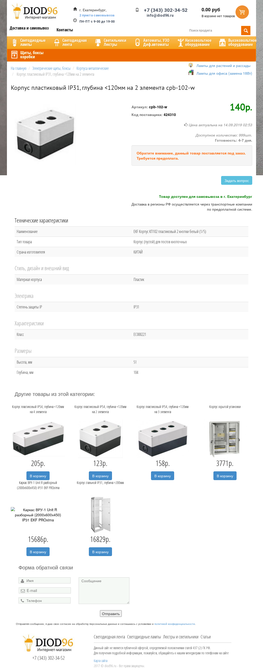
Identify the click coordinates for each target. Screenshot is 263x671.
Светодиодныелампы (32, 42)
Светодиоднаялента (74, 42)
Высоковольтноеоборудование (242, 42)
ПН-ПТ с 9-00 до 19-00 (97, 21)
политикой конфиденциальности (174, 624)
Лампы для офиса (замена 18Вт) (224, 73)
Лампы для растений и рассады (223, 65)
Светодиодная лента (109, 637)
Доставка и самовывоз (29, 28)
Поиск (246, 30)
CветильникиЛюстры (115, 42)
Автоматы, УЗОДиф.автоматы (156, 42)
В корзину (38, 475)
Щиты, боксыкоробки (31, 55)
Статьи (206, 637)
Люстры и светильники (181, 637)
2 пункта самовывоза (96, 15)
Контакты (65, 30)
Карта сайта (100, 660)
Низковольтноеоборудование (198, 42)
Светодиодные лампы (144, 637)
